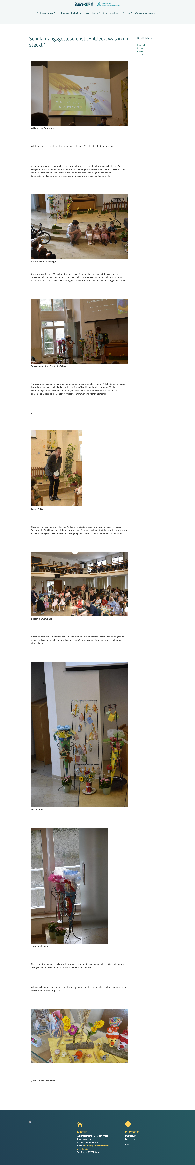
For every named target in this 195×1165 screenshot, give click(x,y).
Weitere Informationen (145, 13)
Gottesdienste (92, 13)
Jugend (140, 54)
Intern (128, 1144)
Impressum (130, 1135)
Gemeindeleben (110, 13)
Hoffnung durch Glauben (69, 13)
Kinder (140, 48)
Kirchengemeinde (45, 13)
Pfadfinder (141, 45)
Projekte (126, 13)
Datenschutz (131, 1139)
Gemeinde (141, 51)
